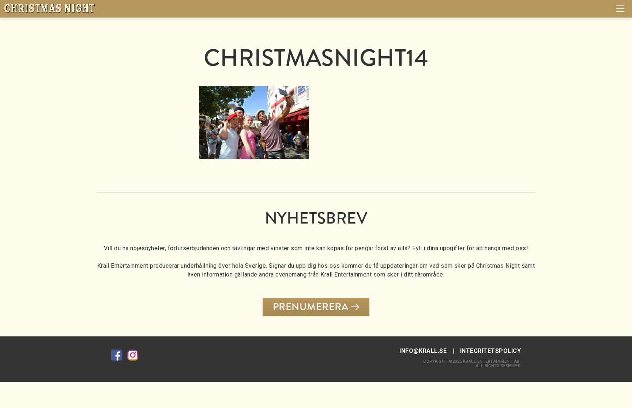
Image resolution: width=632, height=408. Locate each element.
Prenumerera (310, 307)
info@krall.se (423, 350)
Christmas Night (49, 8)
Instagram (132, 355)
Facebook (116, 355)
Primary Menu (620, 9)
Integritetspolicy (490, 350)
